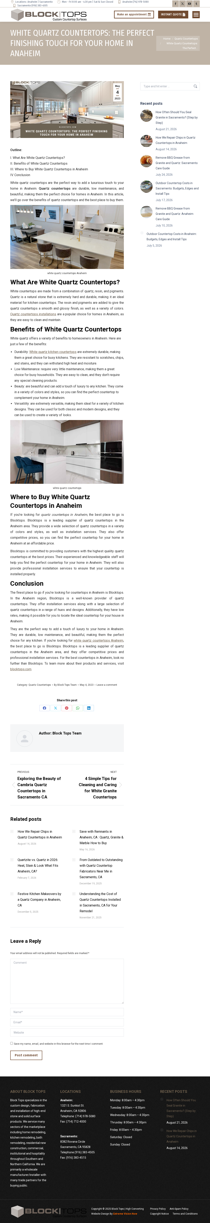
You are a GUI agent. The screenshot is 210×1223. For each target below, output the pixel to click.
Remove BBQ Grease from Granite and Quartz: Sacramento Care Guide (177, 163)
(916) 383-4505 (39, 5)
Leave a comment (107, 684)
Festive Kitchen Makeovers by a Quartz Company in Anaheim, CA (39, 899)
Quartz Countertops (40, 684)
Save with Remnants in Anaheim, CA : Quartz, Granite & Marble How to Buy (101, 837)
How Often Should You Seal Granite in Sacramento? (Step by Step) (177, 117)
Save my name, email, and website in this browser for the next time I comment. (58, 1043)
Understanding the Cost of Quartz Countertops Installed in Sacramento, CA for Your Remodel (100, 902)
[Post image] (12, 831)
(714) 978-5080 (141, 1)
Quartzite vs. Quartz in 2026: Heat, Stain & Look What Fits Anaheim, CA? (38, 865)
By (65, 684)
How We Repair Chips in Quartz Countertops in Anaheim (40, 834)
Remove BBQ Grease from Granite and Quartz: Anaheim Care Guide (174, 214)
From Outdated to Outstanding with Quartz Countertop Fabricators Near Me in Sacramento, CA (101, 868)
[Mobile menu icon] (196, 14)
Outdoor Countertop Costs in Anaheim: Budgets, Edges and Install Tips (172, 236)
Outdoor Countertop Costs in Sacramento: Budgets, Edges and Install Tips (177, 188)
